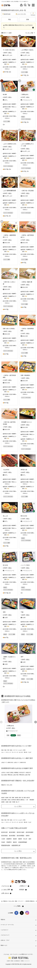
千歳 (22, 612)
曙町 (13, 797)
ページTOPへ (18, 906)
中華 (8, 750)
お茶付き (3, 772)
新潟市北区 (4, 832)
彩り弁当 (5, 565)
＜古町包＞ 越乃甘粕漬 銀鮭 (9, 376)
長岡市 (28, 835)
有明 (4, 612)
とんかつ (20, 750)
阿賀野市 (9, 842)
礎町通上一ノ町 (24, 799)
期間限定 (16, 772)
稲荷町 (3, 802)
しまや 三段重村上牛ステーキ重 (27, 145)
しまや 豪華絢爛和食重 (9, 190)
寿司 (24, 750)
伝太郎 (6, 617)
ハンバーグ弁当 (25, 565)
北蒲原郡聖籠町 (22, 842)
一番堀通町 (31, 799)
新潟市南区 (4, 835)
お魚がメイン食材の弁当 (7, 762)
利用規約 (22, 889)
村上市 (25, 839)
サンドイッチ (15, 752)
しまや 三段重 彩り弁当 (9, 144)
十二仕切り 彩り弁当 (9, 50)
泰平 (22, 657)
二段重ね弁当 (24, 94)
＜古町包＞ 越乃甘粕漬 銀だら (27, 236)
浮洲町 (13, 802)
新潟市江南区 (20, 832)
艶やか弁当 (24, 516)
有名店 (8, 772)
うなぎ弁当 (6, 469)
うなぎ (29, 752)
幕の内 (25, 752)
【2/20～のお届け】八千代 (9, 658)
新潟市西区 (12, 835)
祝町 (10, 802)
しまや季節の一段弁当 (27, 50)
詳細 (8, 64)
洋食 (5, 750)
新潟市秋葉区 (29, 832)
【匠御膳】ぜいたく (26, 422)
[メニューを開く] (33, 5)
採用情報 (22, 960)
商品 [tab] (9, 19)
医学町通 (13, 799)
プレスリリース (26, 960)
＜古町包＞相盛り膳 (26, 282)
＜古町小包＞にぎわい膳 (9, 283)
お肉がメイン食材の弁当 (20, 762)
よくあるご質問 (6, 889)
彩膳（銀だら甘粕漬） (9, 328)
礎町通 (18, 799)
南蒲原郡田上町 (16, 845)
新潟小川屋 (25, 196)
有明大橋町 (4, 799)
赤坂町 (7, 797)
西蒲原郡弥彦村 (5, 845)
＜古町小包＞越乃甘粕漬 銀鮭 (9, 423)
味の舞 (5, 94)
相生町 (3, 797)
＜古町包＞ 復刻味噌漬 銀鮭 (27, 329)
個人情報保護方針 (17, 960)
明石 (10, 797)
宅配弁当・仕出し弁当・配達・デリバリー (13, 901)
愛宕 (20, 797)
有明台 (9, 799)
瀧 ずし (6, 100)
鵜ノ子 (17, 802)
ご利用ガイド (23, 886)
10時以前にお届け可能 (12, 775)
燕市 (30, 839)
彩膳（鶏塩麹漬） (26, 375)
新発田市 (9, 839)
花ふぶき (5, 516)
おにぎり (21, 752)
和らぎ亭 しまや (8, 55)
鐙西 (25, 797)
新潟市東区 (12, 832)
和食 (2, 750)
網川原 (28, 797)
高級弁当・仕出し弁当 (6, 785)
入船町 (7, 802)
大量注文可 (28, 772)
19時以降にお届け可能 (24, 775)
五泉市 (3, 842)
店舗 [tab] (27, 19)
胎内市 (15, 842)
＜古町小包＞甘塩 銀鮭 (27, 190)
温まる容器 (4, 775)
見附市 (20, 839)
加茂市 (15, 839)
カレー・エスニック (6, 752)
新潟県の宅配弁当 (30, 901)
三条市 (3, 839)
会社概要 (8, 960)
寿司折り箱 (24, 469)
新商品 (12, 772)
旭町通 (16, 797)
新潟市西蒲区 (20, 835)
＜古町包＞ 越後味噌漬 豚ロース (9, 236)
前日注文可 (22, 772)
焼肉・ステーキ (14, 750)
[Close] (33, 27)
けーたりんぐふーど (27, 100)
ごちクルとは (5, 886)
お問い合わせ (5, 893)
